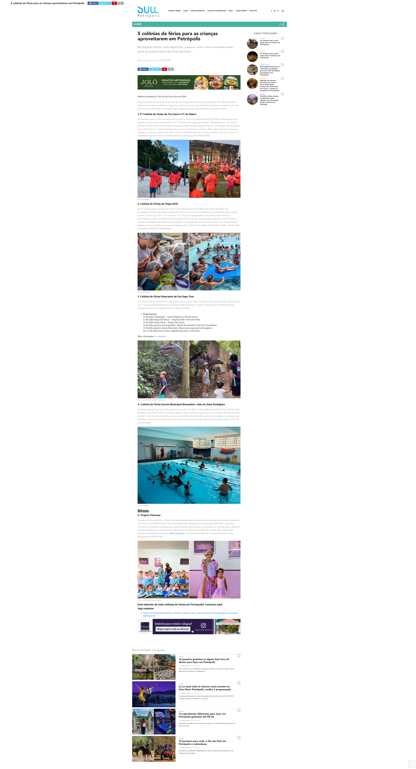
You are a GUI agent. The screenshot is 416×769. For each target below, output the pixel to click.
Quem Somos (241, 11)
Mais (231, 11)
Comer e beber (174, 11)
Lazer (185, 11)
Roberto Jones (185, 666)
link (187, 308)
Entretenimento (198, 11)
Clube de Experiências (216, 11)
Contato (253, 11)
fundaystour (160, 336)
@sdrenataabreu (177, 533)
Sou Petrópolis (148, 60)
